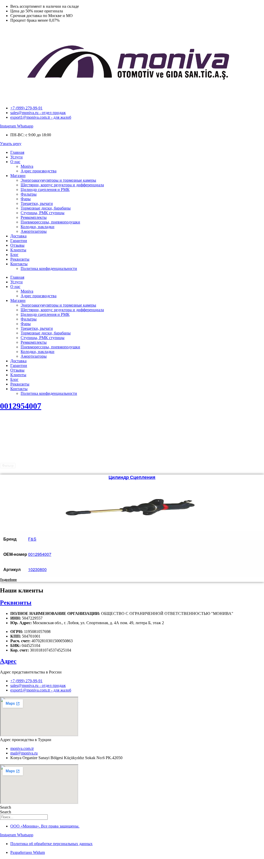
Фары (26, 199)
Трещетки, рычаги (37, 203)
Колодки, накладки (37, 226)
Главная (17, 152)
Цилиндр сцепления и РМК (45, 189)
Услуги (16, 157)
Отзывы (17, 245)
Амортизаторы (34, 231)
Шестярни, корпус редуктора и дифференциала (62, 185)
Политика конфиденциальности (49, 268)
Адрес (8, 661)
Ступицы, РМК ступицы (42, 213)
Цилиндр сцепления (132, 477)
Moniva (27, 166)
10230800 (37, 569)
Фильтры (29, 194)
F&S (32, 539)
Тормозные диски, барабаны (46, 208)
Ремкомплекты (34, 217)
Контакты (19, 264)
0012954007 (20, 406)
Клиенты (18, 250)
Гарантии (18, 240)
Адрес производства (38, 171)
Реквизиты (19, 259)
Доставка (18, 236)
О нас (15, 161)
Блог (14, 254)
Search (5, 807)
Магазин (18, 175)
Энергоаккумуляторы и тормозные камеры (58, 180)
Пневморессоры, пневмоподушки (50, 222)
